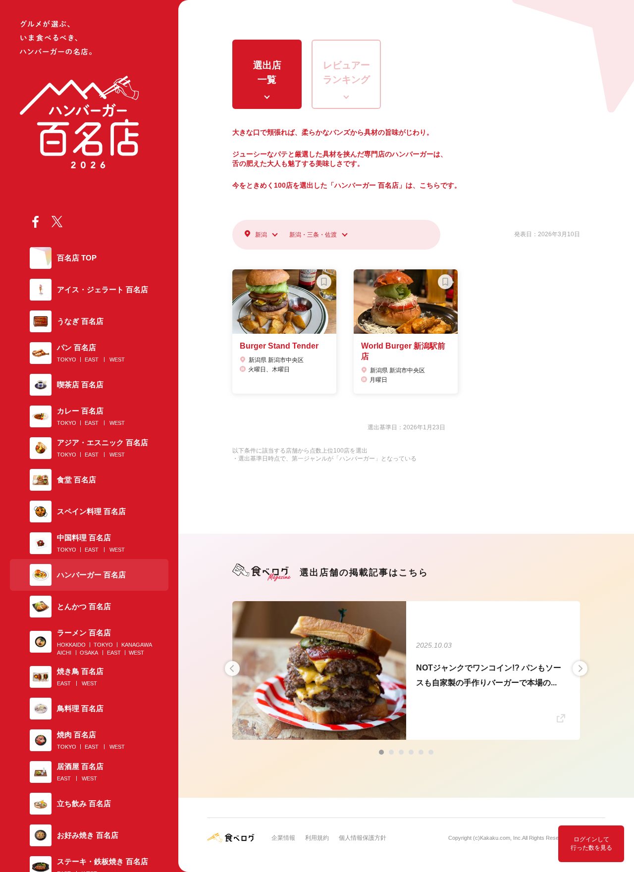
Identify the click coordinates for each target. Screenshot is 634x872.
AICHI (64, 653)
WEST (117, 359)
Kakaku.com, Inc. (501, 838)
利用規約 (317, 837)
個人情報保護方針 (362, 837)
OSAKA (89, 653)
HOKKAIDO (71, 645)
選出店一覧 (267, 72)
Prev (232, 668)
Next (580, 668)
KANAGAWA (136, 645)
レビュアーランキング (346, 72)
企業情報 (283, 837)
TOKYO (66, 359)
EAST (92, 359)
